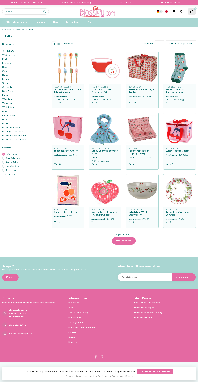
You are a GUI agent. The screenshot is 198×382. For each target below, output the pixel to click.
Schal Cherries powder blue (104, 152)
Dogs (4, 67)
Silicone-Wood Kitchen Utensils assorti (67, 91)
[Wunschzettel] (181, 11)
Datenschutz (74, 317)
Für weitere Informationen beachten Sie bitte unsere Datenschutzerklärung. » (99, 376)
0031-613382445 (17, 324)
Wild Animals (8, 107)
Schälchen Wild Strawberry (138, 213)
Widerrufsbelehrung (78, 312)
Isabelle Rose (12, 166)
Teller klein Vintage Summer (177, 213)
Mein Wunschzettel (143, 317)
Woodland (7, 99)
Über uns (72, 342)
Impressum (73, 302)
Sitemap (72, 337)
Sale (90, 22)
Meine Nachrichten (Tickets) (148, 312)
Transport (7, 103)
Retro (5, 95)
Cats (4, 71)
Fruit (31, 29)
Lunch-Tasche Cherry (177, 150)
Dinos (5, 75)
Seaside (6, 83)
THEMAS (20, 29)
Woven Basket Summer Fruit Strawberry (104, 213)
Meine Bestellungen (144, 307)
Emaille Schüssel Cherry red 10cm (101, 91)
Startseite (6, 29)
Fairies (5, 79)
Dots (4, 111)
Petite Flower (8, 115)
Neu (55, 22)
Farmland (6, 63)
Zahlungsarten (75, 322)
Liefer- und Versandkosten (81, 327)
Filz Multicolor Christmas (14, 139)
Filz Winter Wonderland (14, 135)
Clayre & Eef (12, 162)
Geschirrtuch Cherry (65, 212)
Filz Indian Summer (11, 127)
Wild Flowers (8, 55)
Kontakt (10, 277)
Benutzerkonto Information (147, 302)
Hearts (5, 123)
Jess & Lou (11, 170)
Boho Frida (7, 91)
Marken (41, 22)
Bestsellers (73, 22)
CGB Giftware (13, 158)
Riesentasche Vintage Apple (141, 91)
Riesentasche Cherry (66, 150)
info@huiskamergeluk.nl (20, 333)
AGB (70, 307)
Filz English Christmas (13, 131)
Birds (4, 119)
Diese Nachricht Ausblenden (155, 371)
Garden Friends (9, 87)
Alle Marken (12, 154)
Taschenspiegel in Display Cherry (139, 152)
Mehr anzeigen (9, 174)
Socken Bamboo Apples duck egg (175, 91)
